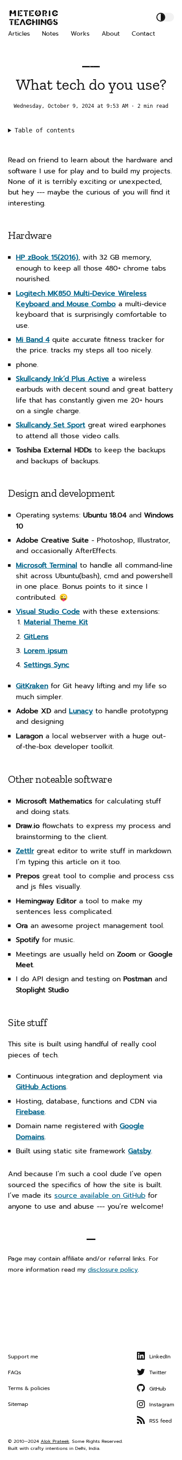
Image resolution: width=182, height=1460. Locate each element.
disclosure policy (113, 1269)
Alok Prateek (55, 1441)
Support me (23, 1357)
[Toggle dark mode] (165, 17)
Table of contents (45, 130)
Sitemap (18, 1404)
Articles (19, 33)
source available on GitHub (99, 1195)
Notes (50, 33)
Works (80, 33)
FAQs (14, 1372)
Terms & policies (29, 1388)
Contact (143, 33)
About (111, 33)
